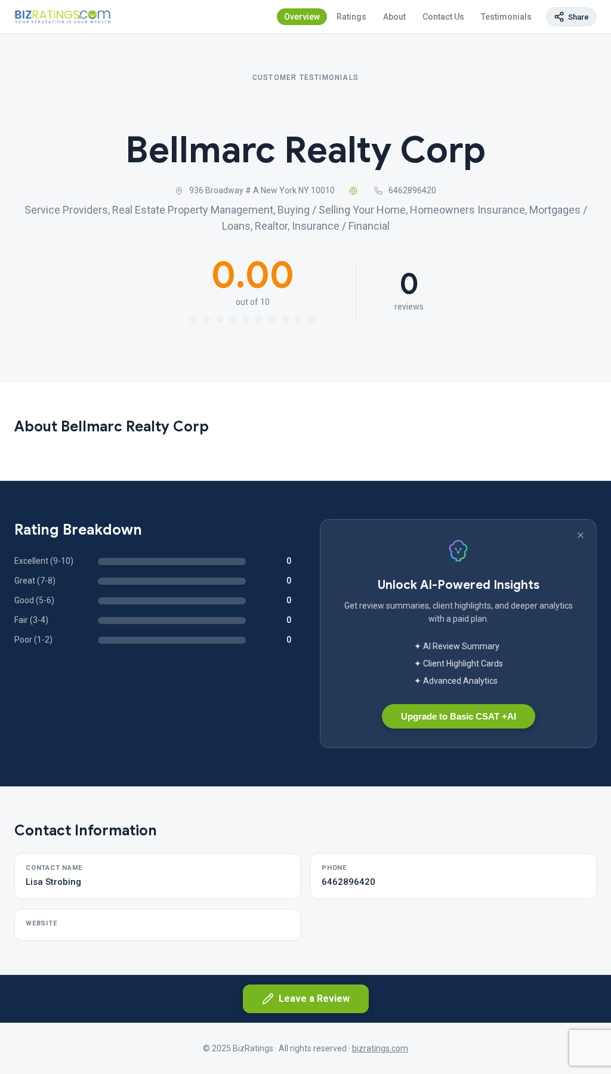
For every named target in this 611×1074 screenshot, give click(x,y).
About (394, 16)
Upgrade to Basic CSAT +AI (458, 716)
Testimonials (506, 16)
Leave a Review (314, 998)
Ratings (351, 16)
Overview (302, 16)
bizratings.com (380, 1048)
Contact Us (443, 16)
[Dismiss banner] (580, 535)
